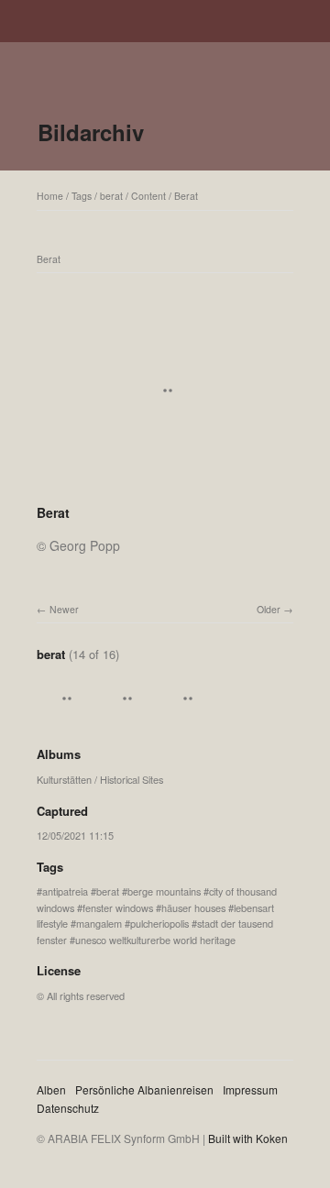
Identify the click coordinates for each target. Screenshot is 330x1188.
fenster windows (117, 907)
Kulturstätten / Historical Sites (100, 779)
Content (148, 196)
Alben (51, 1089)
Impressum (250, 1089)
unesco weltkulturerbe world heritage (155, 939)
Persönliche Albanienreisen (144, 1089)
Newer (64, 609)
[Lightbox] (165, 488)
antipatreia (65, 891)
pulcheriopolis (159, 923)
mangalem (99, 923)
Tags (82, 196)
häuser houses (193, 907)
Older (268, 609)
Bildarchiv (91, 132)
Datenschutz (68, 1108)
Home (50, 196)
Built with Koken (248, 1138)
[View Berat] (64, 717)
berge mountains (164, 891)
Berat (186, 196)
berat (111, 196)
